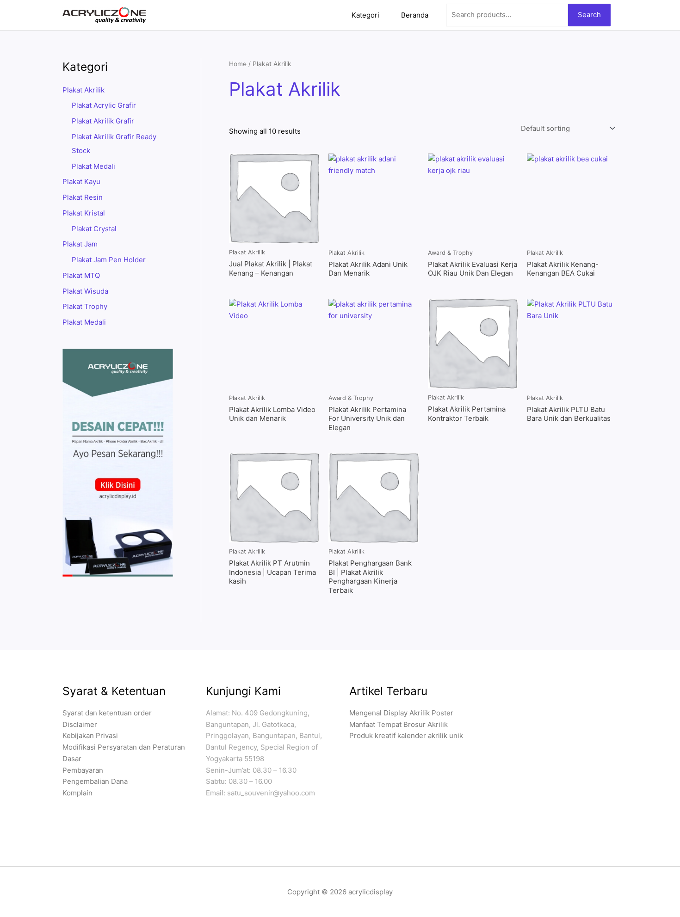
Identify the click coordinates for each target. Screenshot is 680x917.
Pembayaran (82, 770)
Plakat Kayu (81, 181)
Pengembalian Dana (95, 781)
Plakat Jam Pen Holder (109, 259)
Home (238, 64)
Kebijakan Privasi (90, 735)
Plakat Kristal (83, 213)
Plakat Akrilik (83, 90)
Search (589, 14)
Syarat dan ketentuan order (107, 712)
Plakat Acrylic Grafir (104, 105)
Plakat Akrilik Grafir (103, 121)
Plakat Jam (80, 244)
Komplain (77, 792)
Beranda (414, 15)
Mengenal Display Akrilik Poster (401, 712)
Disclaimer (79, 724)
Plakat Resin (82, 197)
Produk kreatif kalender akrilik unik (406, 735)
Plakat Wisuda (85, 291)
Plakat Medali (93, 166)
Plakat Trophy (84, 306)
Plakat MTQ (81, 275)
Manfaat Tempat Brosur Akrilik (398, 724)
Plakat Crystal (94, 228)
